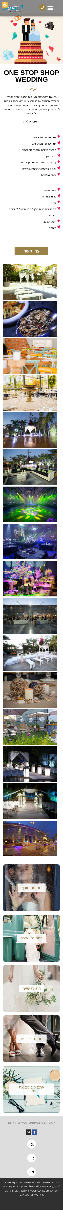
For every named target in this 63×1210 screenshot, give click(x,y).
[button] (50, 8)
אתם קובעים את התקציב (31, 1089)
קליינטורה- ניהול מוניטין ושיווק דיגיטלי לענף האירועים (31, 1123)
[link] (34, 1132)
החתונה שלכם (31, 938)
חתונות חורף (31, 888)
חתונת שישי (31, 988)
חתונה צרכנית (31, 1039)
